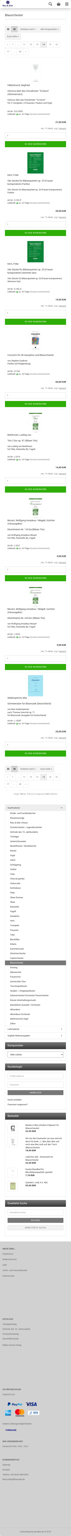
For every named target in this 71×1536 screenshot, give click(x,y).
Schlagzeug (15, 865)
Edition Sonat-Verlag (11, 1345)
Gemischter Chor (18, 981)
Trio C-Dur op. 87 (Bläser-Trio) (22, 440)
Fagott (13, 911)
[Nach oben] (62, 1531)
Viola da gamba (17, 878)
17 (8, 51)
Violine (13, 869)
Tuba (12, 935)
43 (20, 51)
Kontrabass (15, 888)
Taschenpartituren (18, 986)
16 (56, 44)
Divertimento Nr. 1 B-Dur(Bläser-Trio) (26, 529)
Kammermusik (17, 949)
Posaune (14, 930)
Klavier (13, 850)
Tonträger (14, 836)
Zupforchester (16, 958)
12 (31, 44)
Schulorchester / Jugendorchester (26, 827)
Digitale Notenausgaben (19, 1035)
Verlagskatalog (9, 1324)
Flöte (12, 892)
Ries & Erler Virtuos (19, 822)
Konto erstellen (15, 1100)
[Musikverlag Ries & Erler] (6, 4)
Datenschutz (8, 1276)
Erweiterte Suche (35, 1228)
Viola (12, 874)
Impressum (7, 1254)
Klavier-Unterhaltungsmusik (23, 1000)
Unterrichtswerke (18, 841)
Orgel (12, 855)
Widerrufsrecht (9, 1259)
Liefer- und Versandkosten (14, 1270)
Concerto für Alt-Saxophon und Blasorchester (30, 355)
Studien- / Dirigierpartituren (22, 991)
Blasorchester (16, 962)
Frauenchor (15, 977)
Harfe (12, 860)
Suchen (35, 1220)
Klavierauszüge (17, 818)
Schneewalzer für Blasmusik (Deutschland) (29, 703)
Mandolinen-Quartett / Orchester (25, 1005)
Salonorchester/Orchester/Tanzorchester (29, 995)
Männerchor (15, 972)
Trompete (14, 925)
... (18, 44)
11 (24, 44)
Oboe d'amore (16, 897)
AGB (4, 1265)
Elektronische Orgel (19, 1019)
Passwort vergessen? (18, 1104)
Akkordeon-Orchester (20, 1014)
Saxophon (14, 916)
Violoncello (15, 883)
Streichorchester (18, 953)
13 (37, 44)
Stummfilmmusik (10, 1338)
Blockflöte (14, 939)
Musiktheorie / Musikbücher (23, 846)
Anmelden (35, 1092)
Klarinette (14, 907)
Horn (12, 920)
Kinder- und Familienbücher (23, 813)
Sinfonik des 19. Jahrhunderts (24, 832)
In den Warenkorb (35, 144)
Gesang (13, 967)
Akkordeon (15, 1009)
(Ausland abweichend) (40, 114)
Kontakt (6, 1469)
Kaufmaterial (14, 808)
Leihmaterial (13, 1029)
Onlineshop (25, 1531)
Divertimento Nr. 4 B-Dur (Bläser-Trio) (26, 618)
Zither (13, 1023)
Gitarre (13, 944)
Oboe (12, 902)
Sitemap (6, 1465)
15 (50, 44)
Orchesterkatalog (10, 1334)
